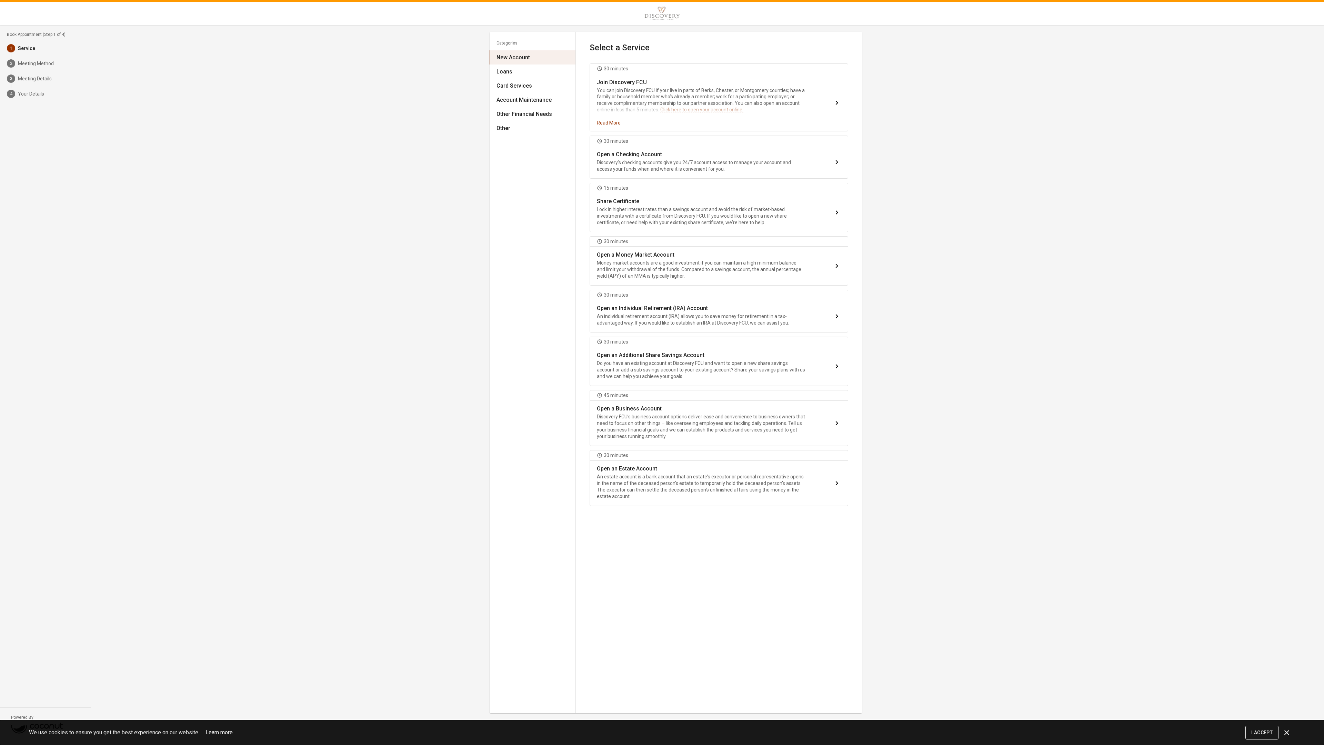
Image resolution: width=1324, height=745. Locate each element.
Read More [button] (609, 123)
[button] (719, 97)
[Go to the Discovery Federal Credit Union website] (661, 13)
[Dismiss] (1286, 732)
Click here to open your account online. (701, 109)
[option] (532, 57)
